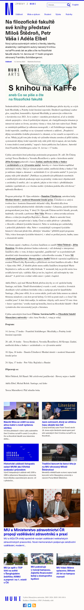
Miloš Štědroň (64, 244)
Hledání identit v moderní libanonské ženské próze (29, 199)
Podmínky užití (48, 600)
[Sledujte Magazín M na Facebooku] (24, 605)
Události (19, 14)
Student (47, 14)
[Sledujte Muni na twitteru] (29, 605)
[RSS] (34, 605)
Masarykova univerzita (36, 597)
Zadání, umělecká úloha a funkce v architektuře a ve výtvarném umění (36, 163)
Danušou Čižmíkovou (51, 196)
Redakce (26, 600)
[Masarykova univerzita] (13, 599)
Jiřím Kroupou (12, 161)
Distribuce (33, 600)
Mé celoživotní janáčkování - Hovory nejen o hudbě (39, 257)
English (75, 4)
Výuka (58, 14)
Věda (33, 14)
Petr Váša (39, 213)
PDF (40, 600)
